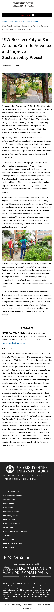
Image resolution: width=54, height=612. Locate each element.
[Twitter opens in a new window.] (9, 558)
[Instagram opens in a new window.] (15, 558)
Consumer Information (12, 495)
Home (4, 21)
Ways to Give (9, 527)
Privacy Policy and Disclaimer (16, 531)
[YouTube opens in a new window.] (21, 558)
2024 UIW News (31, 21)
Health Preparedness (12, 543)
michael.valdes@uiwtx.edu (13, 343)
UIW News (15, 21)
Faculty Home (9, 503)
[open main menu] (7, 4)
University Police (10, 515)
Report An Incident (11, 523)
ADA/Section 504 (11, 491)
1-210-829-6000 (11, 479)
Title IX (6, 535)
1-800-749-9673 (29, 479)
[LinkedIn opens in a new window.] (27, 558)
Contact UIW (9, 499)
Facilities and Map (11, 511)
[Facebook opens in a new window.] (5, 557)
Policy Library (9, 547)
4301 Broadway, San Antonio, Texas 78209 (22, 475)
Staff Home (8, 507)
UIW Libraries (9, 519)
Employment (9, 539)
